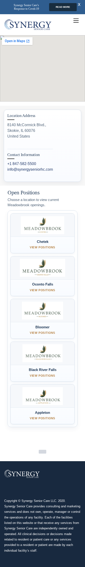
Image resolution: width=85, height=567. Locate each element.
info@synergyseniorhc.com (30, 169)
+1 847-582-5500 (21, 164)
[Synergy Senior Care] (27, 24)
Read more (63, 7)
